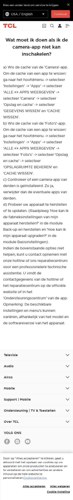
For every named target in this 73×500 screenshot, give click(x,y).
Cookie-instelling (58, 492)
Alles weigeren (60, 486)
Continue (60, 14)
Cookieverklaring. (35, 478)
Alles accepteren (34, 486)
